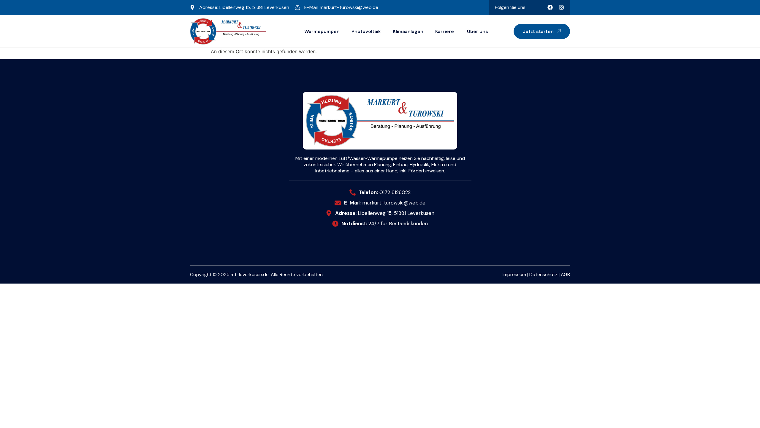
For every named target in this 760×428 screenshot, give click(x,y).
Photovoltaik (366, 31)
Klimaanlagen (408, 31)
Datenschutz (543, 274)
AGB (565, 274)
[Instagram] (561, 7)
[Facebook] (550, 7)
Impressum (514, 274)
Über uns (477, 31)
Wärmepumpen (322, 31)
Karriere (444, 31)
